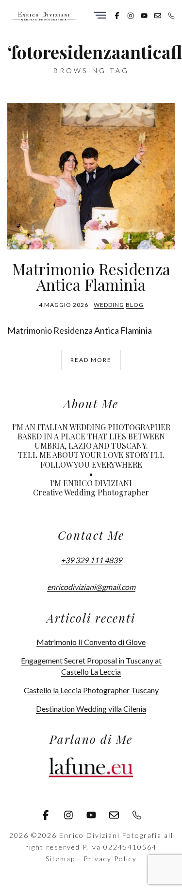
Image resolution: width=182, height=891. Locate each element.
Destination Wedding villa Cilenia (91, 708)
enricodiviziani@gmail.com (91, 586)
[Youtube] (144, 14)
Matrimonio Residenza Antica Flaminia (91, 276)
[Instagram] (130, 14)
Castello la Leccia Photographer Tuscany (91, 690)
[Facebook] (117, 14)
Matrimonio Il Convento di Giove (91, 641)
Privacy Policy (110, 858)
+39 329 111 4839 (91, 560)
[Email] (157, 14)
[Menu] (100, 16)
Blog (135, 304)
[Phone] (171, 14)
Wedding (109, 304)
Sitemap (60, 858)
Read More (91, 359)
